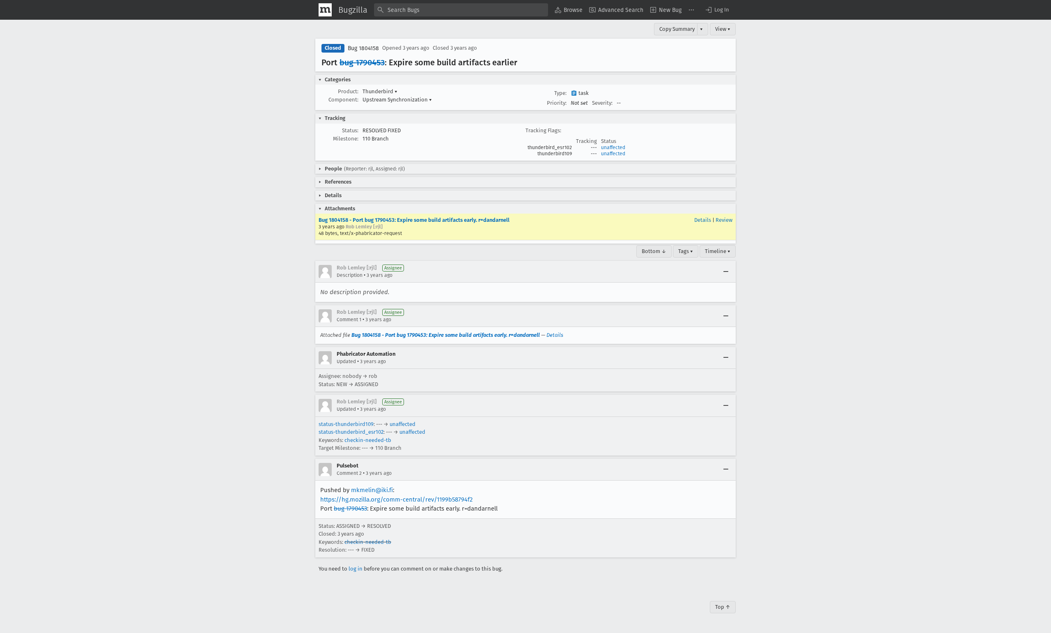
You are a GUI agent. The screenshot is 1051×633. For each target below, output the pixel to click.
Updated (346, 361)
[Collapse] (725, 271)
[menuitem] (568, 9)
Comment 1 (349, 319)
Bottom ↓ (654, 251)
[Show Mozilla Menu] (325, 9)
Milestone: (345, 139)
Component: (343, 100)
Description (350, 275)
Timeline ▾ (717, 251)
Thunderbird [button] (380, 91)
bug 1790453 (362, 62)
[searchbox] (461, 9)
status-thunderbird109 (346, 424)
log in (356, 569)
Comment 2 (349, 473)
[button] (716, 9)
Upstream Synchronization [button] (397, 100)
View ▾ (722, 29)
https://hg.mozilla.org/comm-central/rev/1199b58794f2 (396, 499)
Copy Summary (677, 29)
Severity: (602, 103)
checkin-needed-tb (367, 440)
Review (724, 220)
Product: (348, 91)
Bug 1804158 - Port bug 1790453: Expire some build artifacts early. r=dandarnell (414, 220)
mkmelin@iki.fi (372, 490)
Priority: (557, 103)
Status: (350, 130)
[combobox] (461, 9)
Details (702, 220)
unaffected (613, 147)
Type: (560, 93)
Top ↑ (722, 607)
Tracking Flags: (543, 130)
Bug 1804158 (363, 48)
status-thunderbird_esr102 (351, 432)
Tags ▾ (685, 251)
